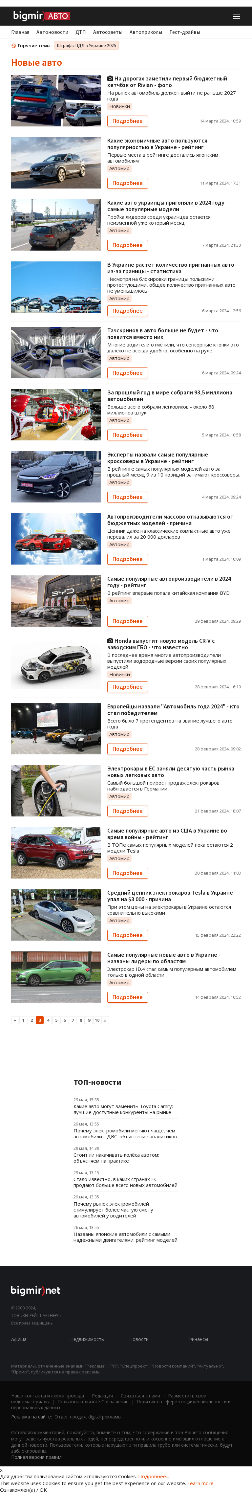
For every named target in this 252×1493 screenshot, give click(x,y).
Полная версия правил (36, 1457)
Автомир (119, 168)
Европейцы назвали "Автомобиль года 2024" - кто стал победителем (173, 709)
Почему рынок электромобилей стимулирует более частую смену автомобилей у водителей (113, 1209)
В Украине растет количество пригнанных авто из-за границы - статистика (170, 268)
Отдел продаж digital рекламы (87, 1417)
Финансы (198, 1339)
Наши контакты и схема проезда (47, 1396)
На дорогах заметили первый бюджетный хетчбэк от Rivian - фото (167, 82)
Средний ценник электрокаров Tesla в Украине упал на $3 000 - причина (170, 896)
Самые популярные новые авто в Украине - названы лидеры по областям (163, 958)
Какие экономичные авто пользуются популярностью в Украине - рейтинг (157, 144)
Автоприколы (146, 32)
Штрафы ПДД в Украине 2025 (86, 45)
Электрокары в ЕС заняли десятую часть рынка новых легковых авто (170, 772)
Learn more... (202, 1483)
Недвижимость (87, 1339)
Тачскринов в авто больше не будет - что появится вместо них (162, 333)
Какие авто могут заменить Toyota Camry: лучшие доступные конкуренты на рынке (123, 1109)
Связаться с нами (140, 1396)
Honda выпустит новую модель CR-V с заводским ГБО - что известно (161, 644)
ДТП (80, 32)
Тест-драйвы (184, 32)
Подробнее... (153, 1476)
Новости (139, 1339)
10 (97, 1020)
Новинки (119, 106)
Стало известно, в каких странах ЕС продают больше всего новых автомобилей (126, 1182)
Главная (20, 32)
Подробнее (128, 120)
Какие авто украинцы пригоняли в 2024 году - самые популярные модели (167, 206)
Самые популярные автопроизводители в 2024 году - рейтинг (169, 582)
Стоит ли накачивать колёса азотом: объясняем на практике (116, 1157)
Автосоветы (107, 32)
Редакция (102, 1396)
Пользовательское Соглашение (93, 1401)
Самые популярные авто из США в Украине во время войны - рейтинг (167, 834)
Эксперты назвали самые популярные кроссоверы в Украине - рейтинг (157, 458)
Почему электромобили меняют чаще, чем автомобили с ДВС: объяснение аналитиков (125, 1133)
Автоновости (52, 32)
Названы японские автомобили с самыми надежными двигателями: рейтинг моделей (126, 1237)
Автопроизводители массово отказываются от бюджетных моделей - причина (170, 520)
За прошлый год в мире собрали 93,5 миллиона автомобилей (169, 396)
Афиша (19, 1339)
